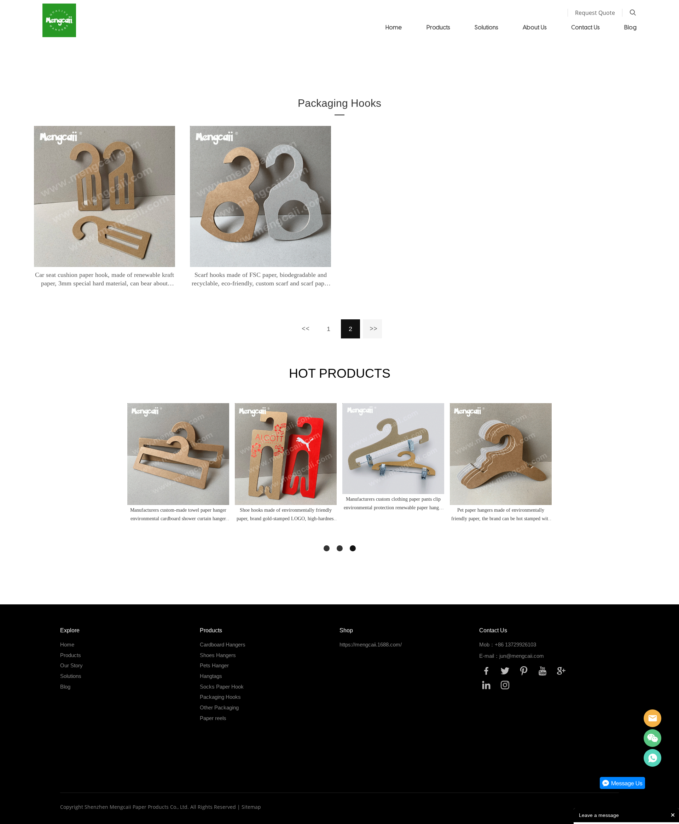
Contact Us (585, 27)
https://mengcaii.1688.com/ (371, 645)
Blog (630, 27)
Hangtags (211, 676)
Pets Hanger (214, 665)
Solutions (486, 27)
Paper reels (213, 718)
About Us (534, 27)
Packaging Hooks (349, 76)
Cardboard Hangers (222, 645)
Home (393, 27)
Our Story (71, 665)
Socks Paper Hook (222, 687)
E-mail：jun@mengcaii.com (511, 656)
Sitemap (251, 806)
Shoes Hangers (218, 655)
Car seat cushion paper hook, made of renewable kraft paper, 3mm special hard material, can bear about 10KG (104, 279)
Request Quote (595, 13)
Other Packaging (219, 707)
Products (438, 27)
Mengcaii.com (652, 758)
